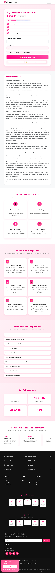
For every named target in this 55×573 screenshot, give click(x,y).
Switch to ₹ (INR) (21, 16)
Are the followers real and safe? (14, 335)
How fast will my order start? (13, 344)
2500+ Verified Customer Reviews (23, 20)
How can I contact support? (13, 375)
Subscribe (46, 540)
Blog (37, 484)
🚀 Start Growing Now (27, 57)
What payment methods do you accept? (16, 361)
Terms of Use (8, 484)
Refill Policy (7, 480)
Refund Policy (8, 479)
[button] (15, 456)
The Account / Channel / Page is (19, 52)
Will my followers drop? (12, 348)
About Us (38, 480)
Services (38, 482)
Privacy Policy (8, 482)
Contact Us (23, 479)
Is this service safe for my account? (15, 352)
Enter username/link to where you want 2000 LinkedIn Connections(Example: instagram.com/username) (27, 37)
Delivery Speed (10, 45)
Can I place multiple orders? (13, 366)
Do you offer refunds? (11, 370)
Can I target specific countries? (14, 357)
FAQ (21, 484)
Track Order (23, 480)
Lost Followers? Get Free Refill (27, 482)
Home (37, 479)
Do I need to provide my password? (15, 339)
